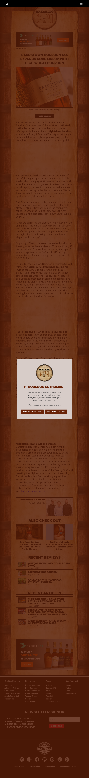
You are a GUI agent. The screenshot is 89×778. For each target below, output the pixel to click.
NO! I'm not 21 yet (56, 412)
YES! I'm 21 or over (32, 412)
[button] (81, 3)
